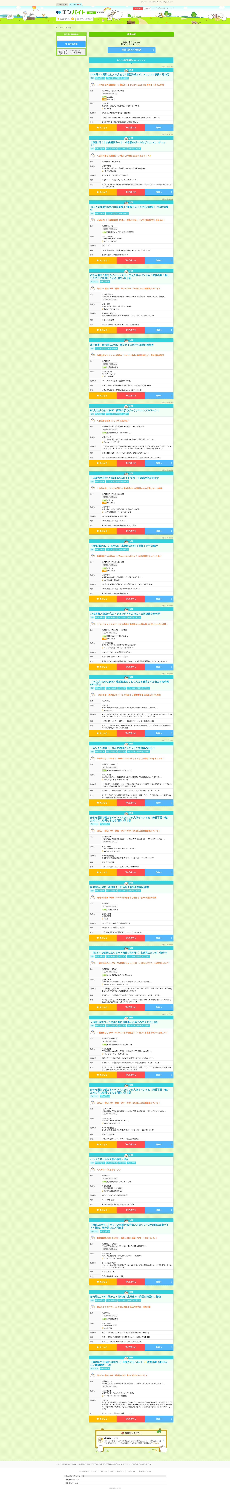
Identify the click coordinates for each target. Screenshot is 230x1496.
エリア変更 (100, 13)
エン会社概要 (131, 1471)
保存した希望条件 (86, 19)
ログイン (147, 8)
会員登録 (138, 8)
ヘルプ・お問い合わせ (159, 8)
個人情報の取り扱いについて (87, 1471)
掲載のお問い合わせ (145, 1471)
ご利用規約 (103, 1471)
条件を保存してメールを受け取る (75, 52)
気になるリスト (66, 19)
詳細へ (159, 128)
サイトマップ (170, 8)
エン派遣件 (62, 4)
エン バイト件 (75, 4)
